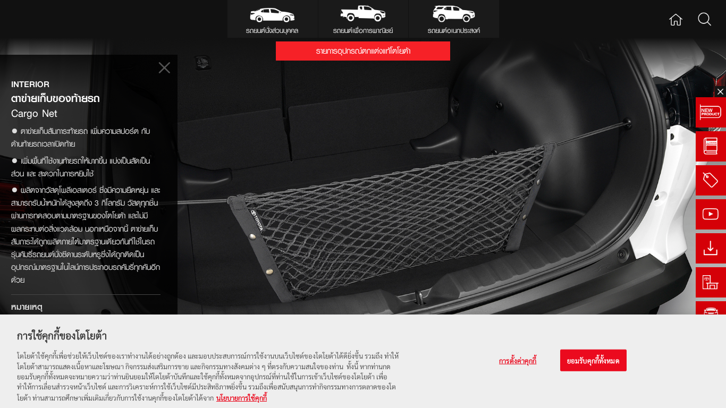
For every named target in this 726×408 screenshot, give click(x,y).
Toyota (40, 18)
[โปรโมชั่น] (711, 180)
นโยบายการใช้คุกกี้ (241, 397)
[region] (363, 361)
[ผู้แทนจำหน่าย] (711, 282)
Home (676, 18)
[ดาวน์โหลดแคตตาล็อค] (711, 248)
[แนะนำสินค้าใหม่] (711, 112)
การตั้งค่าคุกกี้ (517, 360)
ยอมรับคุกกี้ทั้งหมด (593, 360)
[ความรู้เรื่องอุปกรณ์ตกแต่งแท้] (711, 146)
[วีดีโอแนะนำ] (711, 214)
